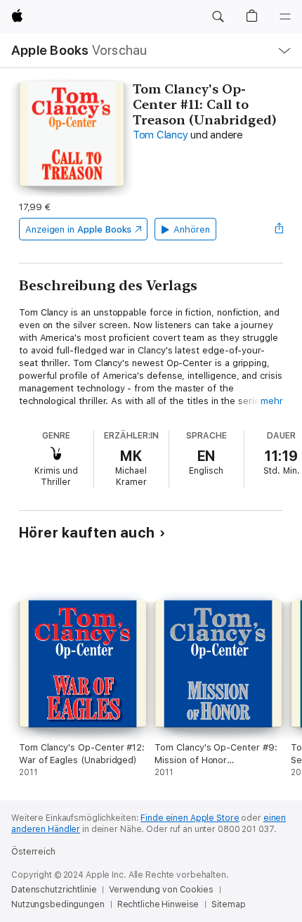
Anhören (191, 229)
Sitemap (228, 904)
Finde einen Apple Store (189, 818)
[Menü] (285, 17)
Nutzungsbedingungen (58, 904)
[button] (218, 17)
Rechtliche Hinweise (158, 904)
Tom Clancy (160, 135)
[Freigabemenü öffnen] (278, 229)
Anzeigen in (78, 229)
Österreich (33, 852)
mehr (272, 401)
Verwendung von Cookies (161, 890)
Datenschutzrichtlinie (53, 890)
